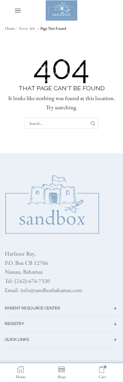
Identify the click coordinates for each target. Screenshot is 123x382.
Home (10, 28)
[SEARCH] (92, 123)
